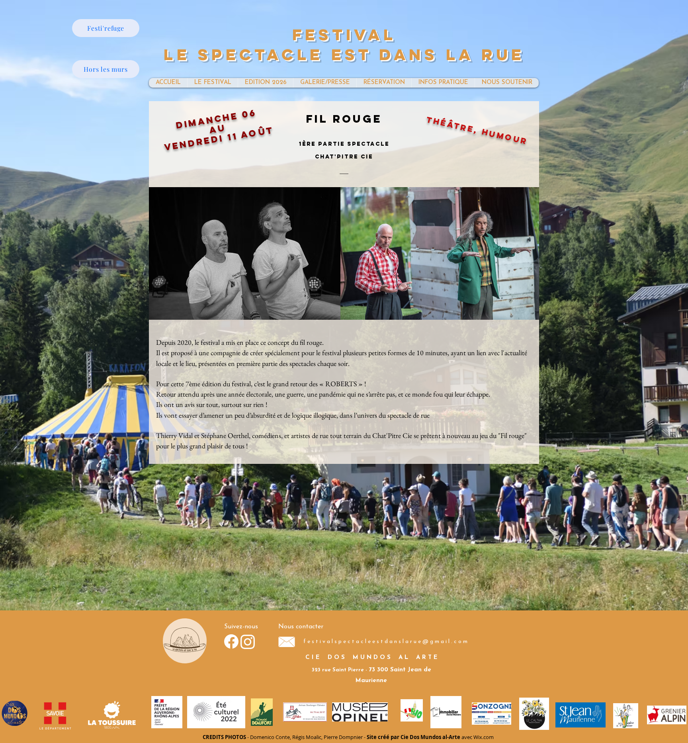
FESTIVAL (344, 35)
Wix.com (483, 737)
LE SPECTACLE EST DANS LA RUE (344, 55)
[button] (212, 83)
